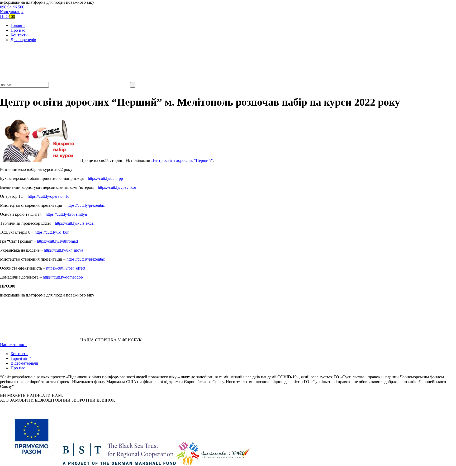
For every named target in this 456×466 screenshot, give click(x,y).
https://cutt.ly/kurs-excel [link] (74, 223)
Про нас (18, 30)
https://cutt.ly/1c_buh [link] (52, 232)
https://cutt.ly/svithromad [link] (57, 241)
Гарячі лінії (21, 358)
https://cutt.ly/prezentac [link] (85, 205)
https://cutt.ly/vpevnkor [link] (117, 187)
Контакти (19, 35)
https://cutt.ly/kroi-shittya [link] (66, 214)
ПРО (7, 16)
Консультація (11, 12)
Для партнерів (23, 39)
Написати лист (13, 344)
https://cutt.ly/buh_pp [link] (105, 178)
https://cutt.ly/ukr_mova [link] (63, 250)
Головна (18, 25)
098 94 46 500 (12, 7)
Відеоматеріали (24, 363)
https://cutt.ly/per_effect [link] (65, 268)
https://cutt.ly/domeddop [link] (63, 277)
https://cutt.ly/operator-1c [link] (48, 196)
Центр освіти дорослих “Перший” (182, 160)
